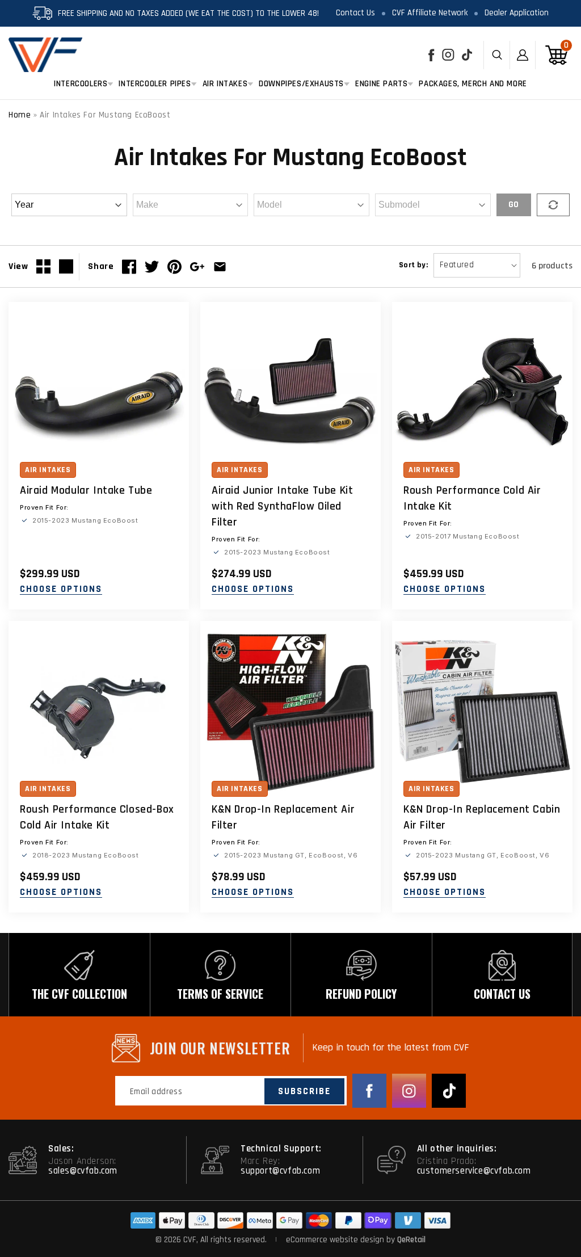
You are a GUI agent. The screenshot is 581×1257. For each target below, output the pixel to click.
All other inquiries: (457, 1149)
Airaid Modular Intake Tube (86, 490)
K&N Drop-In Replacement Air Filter (283, 817)
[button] (80, 84)
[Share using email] (220, 267)
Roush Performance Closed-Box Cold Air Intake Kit (97, 817)
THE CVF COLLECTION (79, 993)
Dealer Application (517, 12)
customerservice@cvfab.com (474, 1170)
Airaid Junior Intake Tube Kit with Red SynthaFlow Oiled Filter (282, 506)
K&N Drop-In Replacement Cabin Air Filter (481, 817)
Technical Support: (281, 1149)
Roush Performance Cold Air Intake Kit (472, 498)
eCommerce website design (336, 1239)
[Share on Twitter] (152, 266)
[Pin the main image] (174, 266)
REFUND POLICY (361, 993)
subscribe (304, 1091)
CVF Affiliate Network (430, 12)
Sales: (61, 1149)
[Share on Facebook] (129, 266)
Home (20, 115)
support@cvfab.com (280, 1170)
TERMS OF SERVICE (220, 993)
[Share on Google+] (197, 267)
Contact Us (355, 12)
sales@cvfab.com (82, 1170)
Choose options (61, 590)
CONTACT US (502, 993)
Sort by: (413, 265)
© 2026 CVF (175, 1239)
